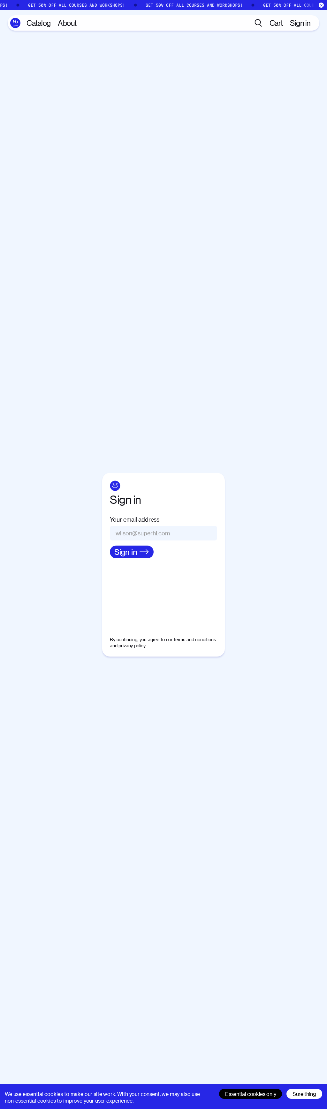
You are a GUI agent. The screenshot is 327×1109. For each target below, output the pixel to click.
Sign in (300, 22)
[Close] (321, 5)
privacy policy (131, 645)
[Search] (258, 23)
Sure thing (304, 1094)
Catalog (39, 22)
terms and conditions (195, 639)
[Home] (15, 23)
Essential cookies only (250, 1094)
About (67, 22)
